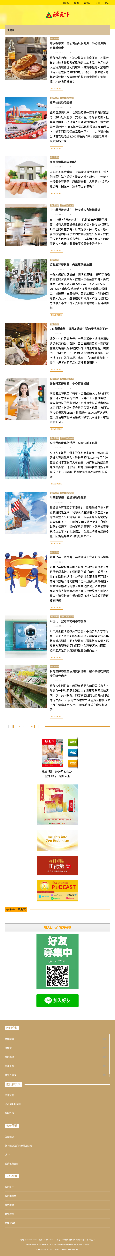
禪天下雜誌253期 (67, 98)
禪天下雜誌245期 (67, 379)
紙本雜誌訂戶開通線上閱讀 (18, 1146)
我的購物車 (10, 1196)
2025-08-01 (59, 388)
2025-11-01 (59, 215)
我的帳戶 (9, 1187)
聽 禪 (7, 1155)
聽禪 (76, 3)
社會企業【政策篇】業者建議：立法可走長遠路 (79, 557)
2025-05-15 (59, 562)
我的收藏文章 (11, 1164)
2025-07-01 (59, 448)
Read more (56, 89)
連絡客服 (9, 1205)
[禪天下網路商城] (73, 752)
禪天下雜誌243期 (67, 493)
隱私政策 (9, 1113)
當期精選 (9, 1039)
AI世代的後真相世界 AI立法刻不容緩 (73, 443)
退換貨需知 (10, 1223)
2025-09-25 (59, 269)
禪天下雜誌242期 (67, 617)
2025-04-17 (59, 681)
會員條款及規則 (13, 1104)
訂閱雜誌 (9, 1137)
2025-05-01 (59, 626)
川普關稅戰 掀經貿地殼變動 (68, 497)
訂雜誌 (65, 3)
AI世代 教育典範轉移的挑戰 (68, 621)
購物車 (86, 3)
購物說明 (9, 1214)
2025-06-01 (59, 502)
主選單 (10, 30)
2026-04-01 (59, 107)
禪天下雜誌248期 (67, 205)
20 (32, 726)
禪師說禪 (9, 1057)
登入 (107, 3)
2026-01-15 (59, 167)
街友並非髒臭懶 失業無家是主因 (71, 264)
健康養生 (9, 1048)
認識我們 (9, 1095)
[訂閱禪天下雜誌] (73, 763)
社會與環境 (54, 39)
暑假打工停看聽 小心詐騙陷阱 (69, 383)
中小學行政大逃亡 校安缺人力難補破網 (75, 209)
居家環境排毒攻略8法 (63, 162)
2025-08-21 (59, 334)
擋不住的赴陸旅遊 (61, 102)
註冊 (97, 3)
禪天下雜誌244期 (67, 438)
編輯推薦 (9, 1066)
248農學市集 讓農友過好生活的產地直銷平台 (79, 328)
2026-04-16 (59, 53)
